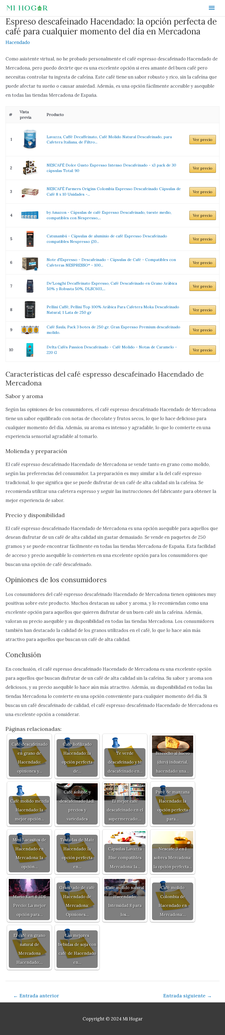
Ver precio (202, 139)
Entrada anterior (36, 995)
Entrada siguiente (187, 995)
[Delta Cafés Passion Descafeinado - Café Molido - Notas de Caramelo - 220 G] (30, 350)
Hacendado (17, 42)
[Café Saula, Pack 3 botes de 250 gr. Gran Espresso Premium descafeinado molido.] (30, 330)
